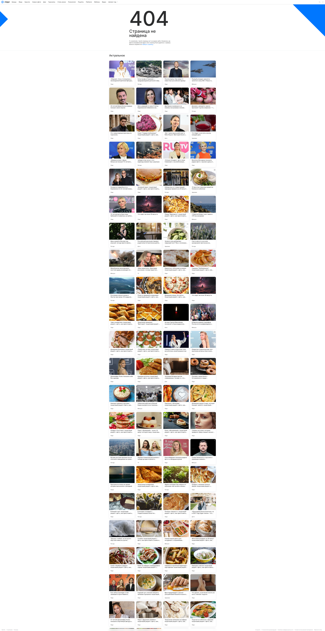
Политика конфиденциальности (285, 629)
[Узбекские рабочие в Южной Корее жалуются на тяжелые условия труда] (149, 397)
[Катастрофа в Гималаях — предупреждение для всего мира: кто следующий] (149, 73)
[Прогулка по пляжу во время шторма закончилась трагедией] (122, 478)
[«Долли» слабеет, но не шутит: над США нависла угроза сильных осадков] (122, 533)
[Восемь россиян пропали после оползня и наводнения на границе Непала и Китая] (122, 451)
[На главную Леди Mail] (7, 2)
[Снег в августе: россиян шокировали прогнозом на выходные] (203, 235)
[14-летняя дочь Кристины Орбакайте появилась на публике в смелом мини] (122, 208)
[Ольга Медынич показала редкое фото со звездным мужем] (176, 451)
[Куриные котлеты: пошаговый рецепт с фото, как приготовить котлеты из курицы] (149, 370)
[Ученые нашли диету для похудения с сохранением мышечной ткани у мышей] (176, 533)
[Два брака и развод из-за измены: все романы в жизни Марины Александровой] (176, 100)
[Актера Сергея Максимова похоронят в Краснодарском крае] (176, 316)
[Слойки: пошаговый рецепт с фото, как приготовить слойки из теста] (149, 533)
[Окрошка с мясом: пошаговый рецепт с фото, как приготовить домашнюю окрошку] (203, 560)
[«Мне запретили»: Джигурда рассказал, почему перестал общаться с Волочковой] (149, 262)
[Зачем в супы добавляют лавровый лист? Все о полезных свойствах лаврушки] (176, 235)
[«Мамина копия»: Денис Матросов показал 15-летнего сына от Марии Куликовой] (122, 154)
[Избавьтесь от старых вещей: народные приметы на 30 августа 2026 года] (176, 181)
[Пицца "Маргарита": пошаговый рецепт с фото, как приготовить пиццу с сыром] (176, 208)
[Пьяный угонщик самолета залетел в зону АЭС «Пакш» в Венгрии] (203, 73)
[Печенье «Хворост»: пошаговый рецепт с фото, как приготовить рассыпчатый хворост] (176, 505)
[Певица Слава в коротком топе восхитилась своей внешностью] (176, 343)
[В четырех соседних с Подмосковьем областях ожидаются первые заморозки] (149, 505)
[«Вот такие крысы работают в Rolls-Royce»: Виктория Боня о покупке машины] (176, 127)
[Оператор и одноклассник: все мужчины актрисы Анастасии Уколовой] (203, 343)
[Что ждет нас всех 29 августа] (149, 208)
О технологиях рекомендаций (269, 629)
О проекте (257, 629)
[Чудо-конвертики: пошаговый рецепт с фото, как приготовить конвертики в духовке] (122, 316)
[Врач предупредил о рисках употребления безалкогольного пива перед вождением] (176, 587)
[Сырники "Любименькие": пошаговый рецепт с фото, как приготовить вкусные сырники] (203, 262)
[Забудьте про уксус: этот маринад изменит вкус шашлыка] (149, 154)
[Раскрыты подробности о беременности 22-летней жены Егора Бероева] (122, 181)
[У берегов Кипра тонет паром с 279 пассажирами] (203, 208)
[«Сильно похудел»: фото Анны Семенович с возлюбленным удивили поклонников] (176, 154)
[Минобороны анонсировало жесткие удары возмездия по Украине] (122, 262)
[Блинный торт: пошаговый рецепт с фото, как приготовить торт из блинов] (122, 505)
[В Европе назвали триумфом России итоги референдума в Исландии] (203, 316)
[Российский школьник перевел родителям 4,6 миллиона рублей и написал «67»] (149, 235)
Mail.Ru (3, 629)
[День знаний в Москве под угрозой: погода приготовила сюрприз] (122, 235)
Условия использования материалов (304, 629)
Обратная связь (318, 629)
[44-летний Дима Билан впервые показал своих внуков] (122, 100)
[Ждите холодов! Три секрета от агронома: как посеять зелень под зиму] (176, 478)
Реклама (16, 629)
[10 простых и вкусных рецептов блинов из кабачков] (203, 181)
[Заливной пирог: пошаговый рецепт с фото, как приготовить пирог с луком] (149, 181)
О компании (9, 629)
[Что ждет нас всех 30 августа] (203, 289)
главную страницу (147, 44)
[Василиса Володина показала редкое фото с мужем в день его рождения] (203, 154)
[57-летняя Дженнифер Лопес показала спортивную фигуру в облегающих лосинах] (122, 614)
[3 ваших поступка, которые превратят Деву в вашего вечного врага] (203, 424)
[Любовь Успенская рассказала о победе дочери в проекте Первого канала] (149, 451)
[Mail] (2, 2)
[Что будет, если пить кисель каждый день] (203, 127)
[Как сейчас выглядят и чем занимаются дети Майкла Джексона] (122, 587)
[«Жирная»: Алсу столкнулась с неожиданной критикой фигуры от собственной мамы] (122, 73)
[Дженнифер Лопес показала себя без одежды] (122, 370)
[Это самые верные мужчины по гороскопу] (122, 127)
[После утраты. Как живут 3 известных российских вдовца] (176, 73)
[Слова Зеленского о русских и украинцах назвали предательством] (203, 451)
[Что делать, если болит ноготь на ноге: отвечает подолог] (203, 587)
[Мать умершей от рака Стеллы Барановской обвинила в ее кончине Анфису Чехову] (149, 100)
